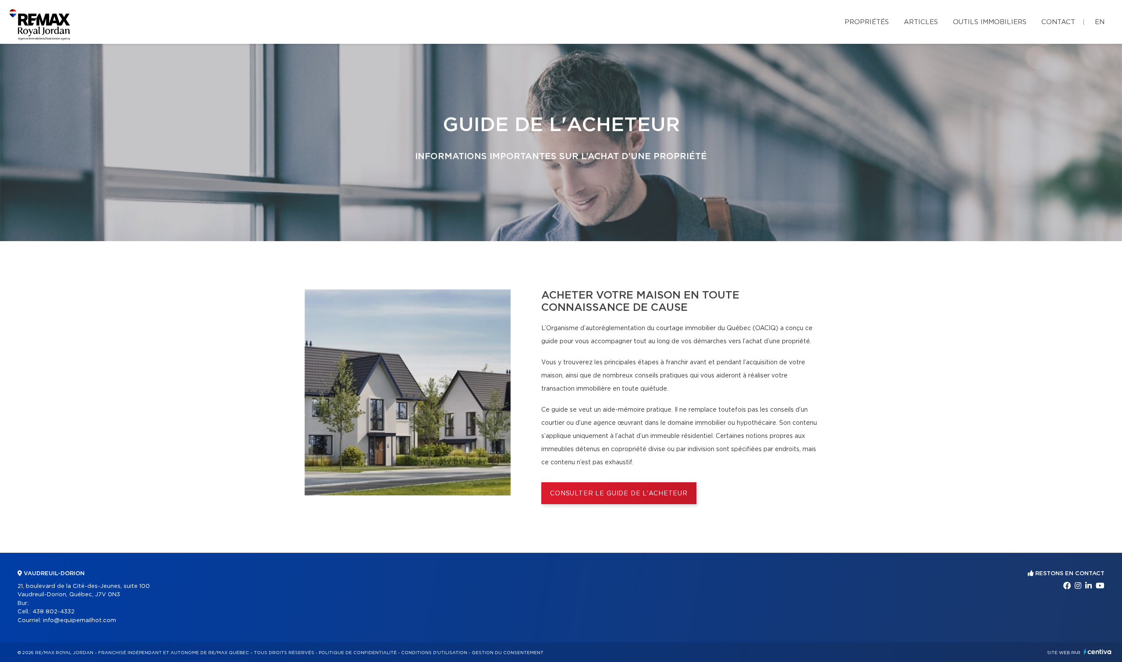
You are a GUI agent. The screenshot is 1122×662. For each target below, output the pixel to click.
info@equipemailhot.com (79, 620)
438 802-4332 (53, 612)
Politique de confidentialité (358, 653)
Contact (1058, 22)
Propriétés (867, 22)
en (1099, 22)
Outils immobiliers (989, 22)
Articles (921, 22)
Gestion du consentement (507, 653)
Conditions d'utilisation (434, 653)
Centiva (1097, 652)
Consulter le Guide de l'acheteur (619, 494)
